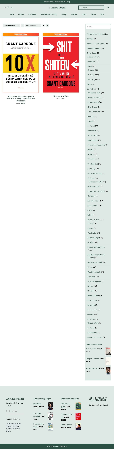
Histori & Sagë (93, 238)
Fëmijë (89, 66)
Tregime (91, 291)
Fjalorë (89, 84)
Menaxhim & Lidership (96, 145)
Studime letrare (94, 201)
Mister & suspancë (95, 262)
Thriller (90, 286)
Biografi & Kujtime (94, 97)
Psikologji (91, 169)
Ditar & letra (92, 107)
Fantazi (91, 228)
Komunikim (92, 131)
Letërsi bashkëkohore (96, 247)
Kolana (89, 210)
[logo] (57, 7)
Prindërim (91, 159)
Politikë (91, 154)
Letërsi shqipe (92, 296)
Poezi (90, 267)
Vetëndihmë (92, 205)
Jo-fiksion (91, 89)
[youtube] (16, 411)
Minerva (90, 314)
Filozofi (91, 116)
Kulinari (89, 215)
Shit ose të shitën (60, 96)
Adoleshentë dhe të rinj (96, 34)
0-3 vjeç (91, 70)
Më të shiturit (92, 310)
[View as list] (47, 25)
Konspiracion (93, 135)
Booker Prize (93, 57)
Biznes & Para (93, 102)
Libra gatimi (91, 305)
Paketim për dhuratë (95, 337)
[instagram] (8, 7)
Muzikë (91, 150)
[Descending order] (22, 25)
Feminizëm (92, 233)
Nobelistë (91, 61)
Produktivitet (93, 164)
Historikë (91, 126)
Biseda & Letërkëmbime (96, 43)
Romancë (91, 277)
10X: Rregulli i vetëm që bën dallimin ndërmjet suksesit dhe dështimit (20, 99)
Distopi (90, 223)
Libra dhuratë (92, 300)
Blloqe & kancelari (93, 48)
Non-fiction (91, 319)
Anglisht (90, 39)
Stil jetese (91, 196)
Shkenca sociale (94, 186)
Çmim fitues (91, 53)
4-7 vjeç (91, 75)
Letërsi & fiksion (93, 220)
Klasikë (90, 242)
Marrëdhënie (93, 140)
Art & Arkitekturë (94, 93)
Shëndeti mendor (95, 182)
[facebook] (5, 7)
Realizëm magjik (94, 272)
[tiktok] (11, 7)
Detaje (28, 65)
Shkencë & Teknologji (96, 191)
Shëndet (91, 178)
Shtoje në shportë (17, 65)
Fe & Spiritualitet (94, 112)
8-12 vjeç (91, 80)
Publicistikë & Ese (94, 173)
